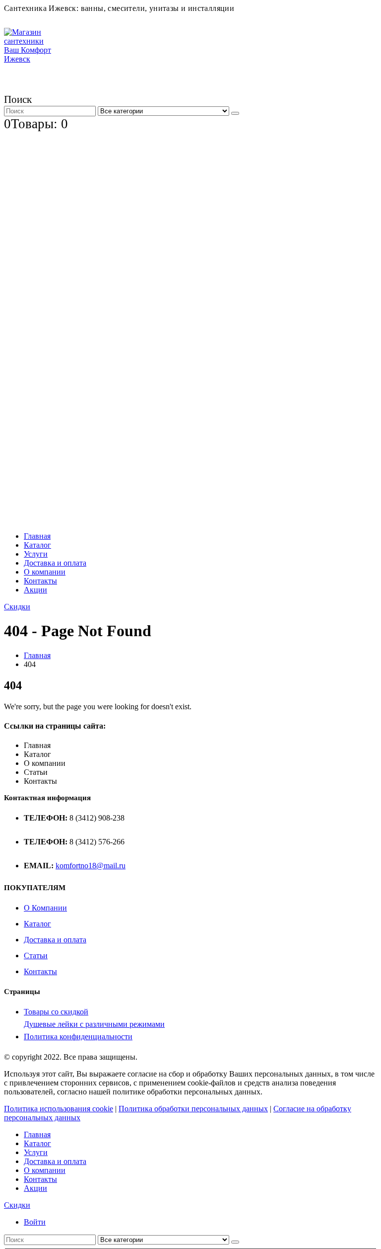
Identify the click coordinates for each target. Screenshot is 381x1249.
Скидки (17, 606)
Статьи (36, 955)
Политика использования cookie (58, 1108)
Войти (35, 1222)
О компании (44, 572)
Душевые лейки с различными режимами (94, 1024)
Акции (35, 589)
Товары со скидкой (56, 1011)
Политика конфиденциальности (78, 1036)
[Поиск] (235, 113)
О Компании (45, 908)
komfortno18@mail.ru (91, 865)
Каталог (37, 545)
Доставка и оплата (55, 563)
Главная (37, 536)
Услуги (36, 554)
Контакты (40, 581)
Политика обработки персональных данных (193, 1108)
